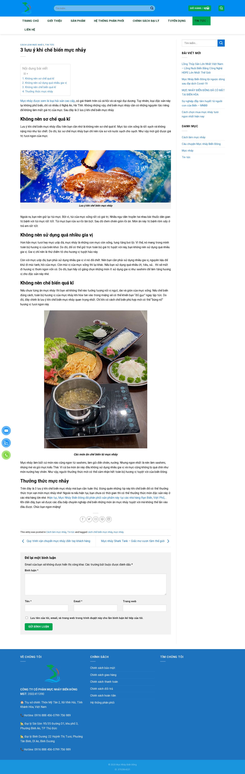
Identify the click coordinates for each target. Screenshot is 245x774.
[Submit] (152, 8)
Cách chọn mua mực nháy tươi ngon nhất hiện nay (200, 114)
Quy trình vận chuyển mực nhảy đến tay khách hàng (58, 541)
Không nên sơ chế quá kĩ (39, 78)
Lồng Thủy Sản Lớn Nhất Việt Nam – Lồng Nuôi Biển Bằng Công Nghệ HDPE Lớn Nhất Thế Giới (202, 68)
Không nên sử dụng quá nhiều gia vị (46, 82)
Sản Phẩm (78, 20)
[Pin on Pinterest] (102, 519)
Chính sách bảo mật (102, 668)
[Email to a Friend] (96, 519)
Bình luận (31, 570)
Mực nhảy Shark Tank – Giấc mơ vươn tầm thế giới (133, 541)
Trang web (129, 601)
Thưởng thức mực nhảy (39, 91)
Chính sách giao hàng (103, 675)
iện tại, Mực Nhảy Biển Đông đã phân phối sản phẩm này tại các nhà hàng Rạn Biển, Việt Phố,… (108, 497)
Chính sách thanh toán (104, 681)
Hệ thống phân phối (109, 20)
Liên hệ (30, 29)
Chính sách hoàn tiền (103, 695)
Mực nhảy (187, 150)
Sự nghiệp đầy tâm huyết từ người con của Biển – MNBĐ (202, 103)
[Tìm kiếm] (221, 8)
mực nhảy (118, 532)
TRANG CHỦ (30, 20)
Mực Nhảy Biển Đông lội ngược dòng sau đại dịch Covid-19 (203, 81)
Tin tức (200, 20)
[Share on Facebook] (83, 519)
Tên (28, 601)
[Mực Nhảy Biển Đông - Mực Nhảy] (34, 8)
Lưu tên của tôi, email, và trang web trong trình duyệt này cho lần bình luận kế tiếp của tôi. (86, 618)
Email (78, 601)
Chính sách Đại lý (146, 20)
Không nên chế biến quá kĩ (40, 87)
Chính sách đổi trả (101, 688)
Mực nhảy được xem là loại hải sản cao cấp (47, 101)
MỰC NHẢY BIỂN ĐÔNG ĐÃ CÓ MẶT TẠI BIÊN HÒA (203, 92)
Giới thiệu (54, 20)
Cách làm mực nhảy (32, 45)
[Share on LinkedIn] (109, 519)
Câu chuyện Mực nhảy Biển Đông (201, 144)
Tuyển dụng (177, 20)
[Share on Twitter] (89, 519)
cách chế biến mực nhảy (100, 532)
